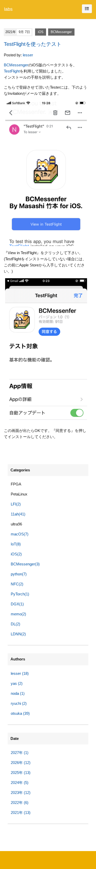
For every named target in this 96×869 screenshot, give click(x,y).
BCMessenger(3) (25, 564)
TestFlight (12, 71)
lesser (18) (20, 673)
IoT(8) (16, 544)
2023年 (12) (20, 792)
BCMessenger (61, 32)
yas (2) (17, 683)
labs (8, 9)
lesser (28, 55)
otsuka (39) (20, 713)
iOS (41, 32)
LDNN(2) (18, 634)
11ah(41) (18, 514)
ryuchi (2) (19, 703)
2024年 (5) (19, 782)
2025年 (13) (20, 772)
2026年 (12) (20, 762)
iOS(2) (16, 554)
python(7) (19, 574)
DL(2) (15, 624)
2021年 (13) (20, 812)
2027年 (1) (19, 752)
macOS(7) (19, 534)
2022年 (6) (19, 802)
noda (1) (18, 693)
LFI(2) (16, 504)
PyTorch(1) (20, 594)
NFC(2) (17, 584)
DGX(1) (17, 604)
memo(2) (18, 614)
